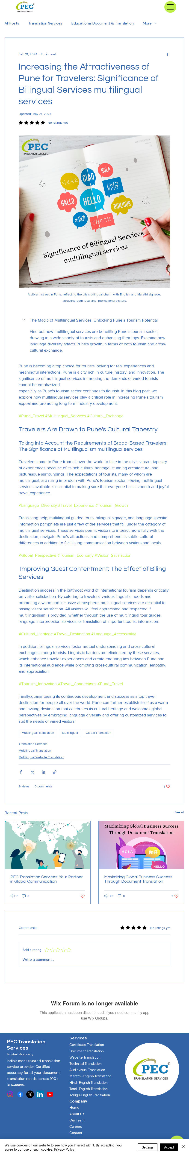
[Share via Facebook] (21, 772)
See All (179, 812)
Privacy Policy (64, 1149)
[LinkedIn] (40, 1094)
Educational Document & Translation (102, 23)
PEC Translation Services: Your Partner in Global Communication (46, 879)
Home (74, 1107)
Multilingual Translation (38, 732)
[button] (94, 320)
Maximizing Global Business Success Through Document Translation (138, 879)
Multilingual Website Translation (41, 757)
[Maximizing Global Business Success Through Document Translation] (141, 845)
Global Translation (98, 732)
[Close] (183, 1147)
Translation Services (45, 23)
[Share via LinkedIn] (43, 772)
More (147, 23)
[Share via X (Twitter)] (32, 772)
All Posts (12, 23)
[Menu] (170, 7)
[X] (30, 1094)
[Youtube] (50, 1094)
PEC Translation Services (26, 1044)
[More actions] (167, 54)
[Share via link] (55, 772)
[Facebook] (20, 1094)
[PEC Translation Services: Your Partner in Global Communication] (47, 845)
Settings (148, 1147)
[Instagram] (10, 1094)
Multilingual (70, 732)
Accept (169, 1147)
